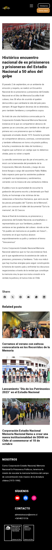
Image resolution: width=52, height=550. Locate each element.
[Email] (28, 296)
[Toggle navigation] (31, 6)
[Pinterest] (20, 296)
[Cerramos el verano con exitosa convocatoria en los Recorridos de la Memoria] (26, 324)
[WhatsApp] (36, 296)
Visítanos (44, 6)
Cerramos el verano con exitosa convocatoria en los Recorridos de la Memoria (26, 347)
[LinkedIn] (44, 296)
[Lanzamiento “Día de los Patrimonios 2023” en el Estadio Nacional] (26, 370)
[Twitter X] (12, 296)
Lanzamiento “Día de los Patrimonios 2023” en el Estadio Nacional (26, 390)
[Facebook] (4, 296)
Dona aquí (43, 10)
